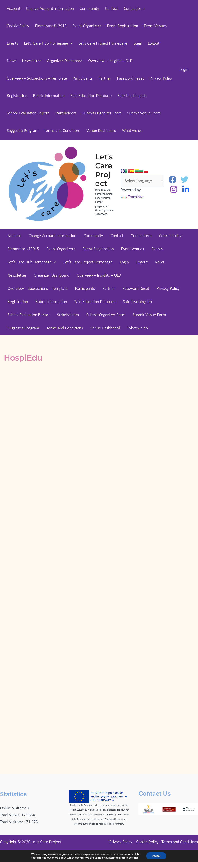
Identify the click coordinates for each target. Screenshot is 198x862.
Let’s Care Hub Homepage (46, 43)
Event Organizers (86, 26)
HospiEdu (23, 357)
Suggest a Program (22, 131)
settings (134, 857)
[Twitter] (184, 179)
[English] (123, 171)
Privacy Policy (161, 78)
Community (89, 8)
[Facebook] (172, 179)
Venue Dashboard (101, 131)
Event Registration (122, 26)
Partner (104, 78)
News (11, 61)
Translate (135, 197)
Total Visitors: (12, 822)
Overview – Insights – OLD (110, 61)
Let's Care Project (104, 170)
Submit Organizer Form (101, 113)
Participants (83, 78)
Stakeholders (66, 113)
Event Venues (155, 26)
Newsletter (31, 61)
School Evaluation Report (28, 113)
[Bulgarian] (141, 171)
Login (137, 43)
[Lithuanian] (137, 171)
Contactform (134, 8)
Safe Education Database (91, 96)
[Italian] (127, 171)
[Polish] (146, 171)
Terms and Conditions (62, 131)
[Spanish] (132, 171)
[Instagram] (173, 189)
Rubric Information (49, 96)
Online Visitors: (13, 808)
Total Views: (10, 815)
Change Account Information (50, 8)
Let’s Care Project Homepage (102, 43)
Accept (156, 856)
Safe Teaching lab (132, 96)
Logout (153, 43)
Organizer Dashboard (64, 61)
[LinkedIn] (185, 189)
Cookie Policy (18, 26)
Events (12, 43)
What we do (132, 131)
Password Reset (130, 78)
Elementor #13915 (51, 26)
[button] (70, 43)
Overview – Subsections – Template (37, 78)
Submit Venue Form (143, 113)
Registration (17, 96)
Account (13, 8)
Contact (111, 8)
